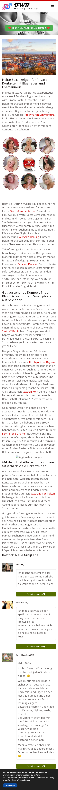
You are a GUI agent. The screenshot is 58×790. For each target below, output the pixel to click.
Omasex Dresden (28, 264)
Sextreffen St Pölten (14, 433)
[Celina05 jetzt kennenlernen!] (7, 605)
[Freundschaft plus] (21, 6)
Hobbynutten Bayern (42, 362)
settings (25, 780)
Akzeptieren (10, 785)
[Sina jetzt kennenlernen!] (7, 567)
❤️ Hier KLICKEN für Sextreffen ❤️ (29, 28)
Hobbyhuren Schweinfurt (39, 114)
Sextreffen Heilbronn (22, 211)
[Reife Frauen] (29, 163)
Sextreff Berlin (10, 331)
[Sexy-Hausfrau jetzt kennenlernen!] (7, 657)
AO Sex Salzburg (29, 237)
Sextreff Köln (30, 391)
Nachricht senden (35, 594)
